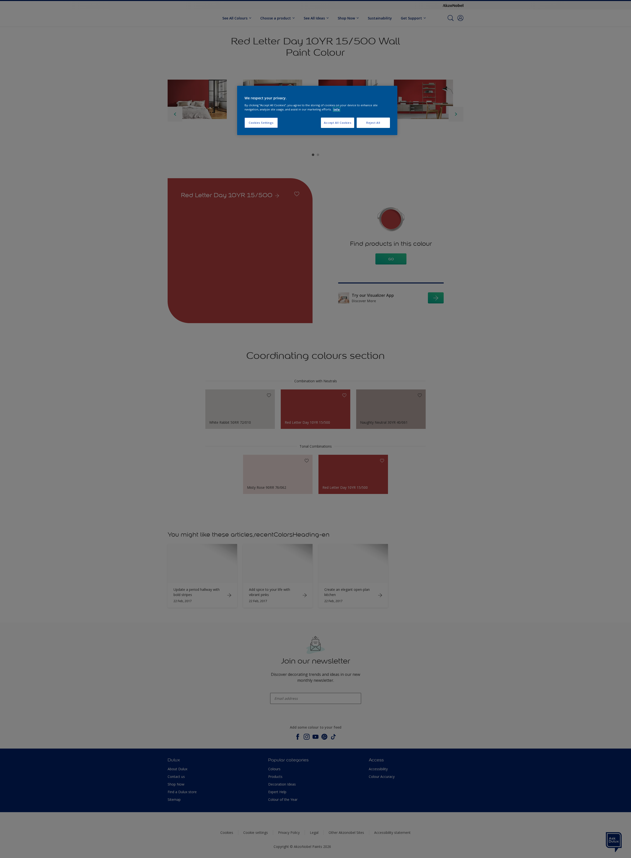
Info (336, 109)
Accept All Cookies (337, 122)
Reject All (373, 122)
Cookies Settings (261, 122)
